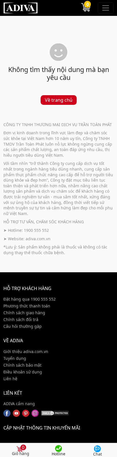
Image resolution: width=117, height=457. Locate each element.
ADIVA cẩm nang (19, 403)
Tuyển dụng (14, 358)
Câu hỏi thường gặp (22, 326)
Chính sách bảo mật (22, 365)
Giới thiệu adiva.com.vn (25, 351)
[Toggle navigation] (106, 8)
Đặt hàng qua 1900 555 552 (29, 299)
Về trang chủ (58, 100)
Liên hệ (10, 378)
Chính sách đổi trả (20, 319)
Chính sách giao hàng (24, 312)
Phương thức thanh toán (26, 306)
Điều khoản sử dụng (22, 372)
